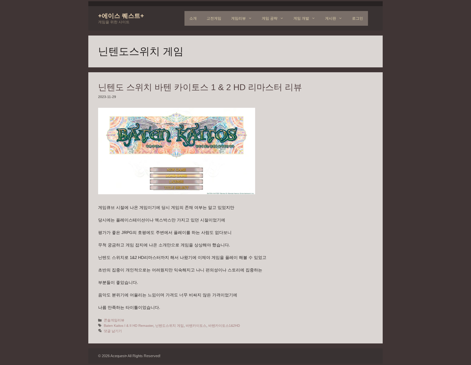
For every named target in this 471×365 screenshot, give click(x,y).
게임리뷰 (238, 18)
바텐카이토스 (196, 326)
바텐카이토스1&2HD (224, 326)
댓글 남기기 (113, 331)
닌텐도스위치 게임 (169, 326)
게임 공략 (269, 18)
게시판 (330, 18)
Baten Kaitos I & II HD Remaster (128, 326)
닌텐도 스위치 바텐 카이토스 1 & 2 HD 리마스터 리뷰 (200, 87)
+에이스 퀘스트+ (121, 15)
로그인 (357, 18)
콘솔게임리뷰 (114, 320)
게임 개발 (301, 18)
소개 (193, 18)
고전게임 (214, 18)
